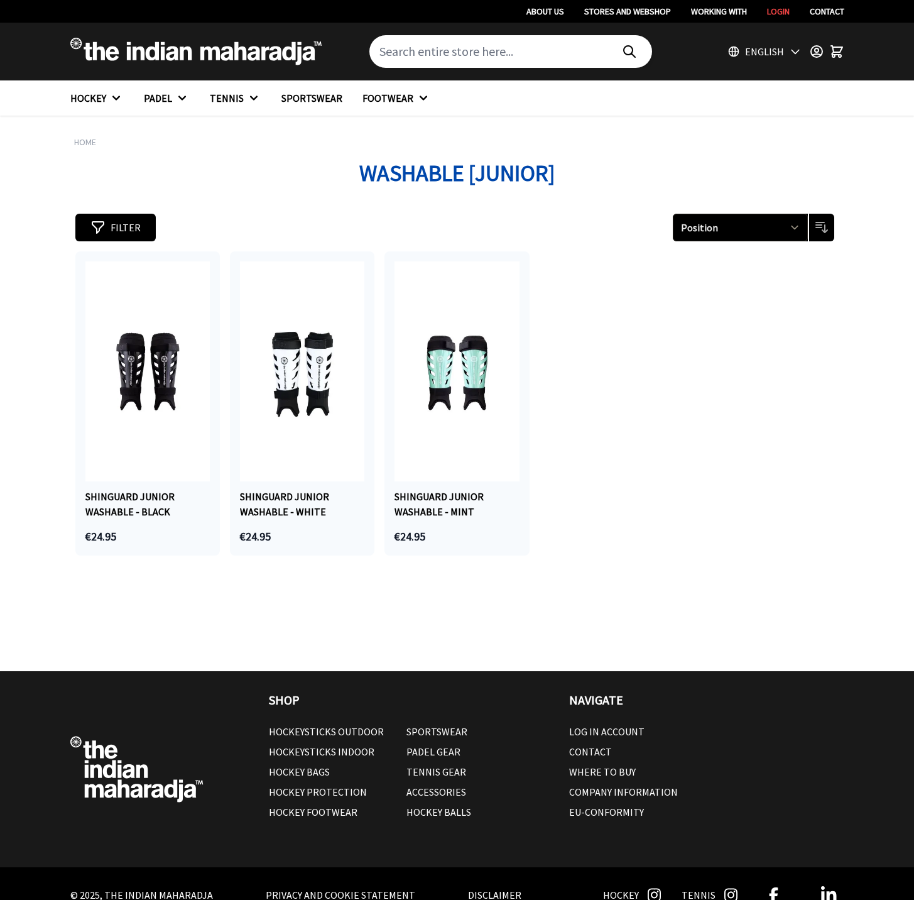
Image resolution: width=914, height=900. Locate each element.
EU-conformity (606, 812)
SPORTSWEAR (311, 98)
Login (778, 11)
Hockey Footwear (313, 812)
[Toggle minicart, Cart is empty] (837, 51)
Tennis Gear (436, 772)
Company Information (623, 792)
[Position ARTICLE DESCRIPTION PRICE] (741, 227)
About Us (545, 11)
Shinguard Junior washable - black (130, 504)
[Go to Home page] (196, 51)
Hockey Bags (299, 772)
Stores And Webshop (627, 11)
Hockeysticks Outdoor (326, 731)
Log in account (607, 731)
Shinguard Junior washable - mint (439, 504)
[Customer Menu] (816, 51)
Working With (719, 11)
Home (85, 142)
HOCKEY (88, 98)
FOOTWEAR (387, 98)
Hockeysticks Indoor (321, 751)
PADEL (158, 98)
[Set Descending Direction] (821, 227)
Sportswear (436, 731)
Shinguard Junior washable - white (284, 504)
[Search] (629, 51)
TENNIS (227, 98)
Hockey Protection (318, 792)
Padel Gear (433, 751)
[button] (115, 227)
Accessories (436, 792)
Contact (827, 11)
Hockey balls (438, 812)
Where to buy (602, 772)
